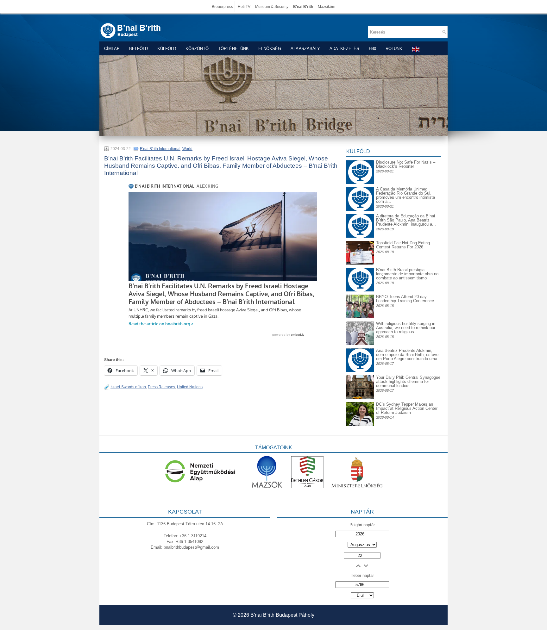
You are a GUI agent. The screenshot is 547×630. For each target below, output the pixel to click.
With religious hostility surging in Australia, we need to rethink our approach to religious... (405, 327)
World (187, 149)
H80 (372, 48)
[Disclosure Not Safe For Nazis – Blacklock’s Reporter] (360, 160)
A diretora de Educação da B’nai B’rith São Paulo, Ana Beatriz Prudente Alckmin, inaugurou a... (406, 220)
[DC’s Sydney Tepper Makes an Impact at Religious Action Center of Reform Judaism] (360, 424)
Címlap (112, 48)
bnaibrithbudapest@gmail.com (191, 547)
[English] (416, 49)
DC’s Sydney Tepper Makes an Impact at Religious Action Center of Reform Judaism (406, 408)
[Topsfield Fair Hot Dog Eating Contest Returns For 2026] (360, 263)
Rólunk (394, 48)
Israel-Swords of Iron (128, 387)
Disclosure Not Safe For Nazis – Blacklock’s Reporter (405, 164)
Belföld (138, 48)
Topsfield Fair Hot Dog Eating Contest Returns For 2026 (403, 244)
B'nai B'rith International (160, 149)
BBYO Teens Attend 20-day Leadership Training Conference (405, 298)
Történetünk (233, 48)
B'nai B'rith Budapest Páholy (282, 615)
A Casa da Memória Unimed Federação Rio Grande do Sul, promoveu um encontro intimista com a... (405, 195)
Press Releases (161, 387)
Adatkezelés (344, 48)
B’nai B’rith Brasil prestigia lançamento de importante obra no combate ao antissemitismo (407, 273)
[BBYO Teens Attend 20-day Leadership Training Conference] (360, 317)
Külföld (166, 48)
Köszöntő (197, 48)
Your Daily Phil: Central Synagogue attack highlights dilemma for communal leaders (408, 381)
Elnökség (269, 48)
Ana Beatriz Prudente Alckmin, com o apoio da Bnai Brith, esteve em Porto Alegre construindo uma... (408, 354)
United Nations (190, 387)
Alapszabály (305, 48)
